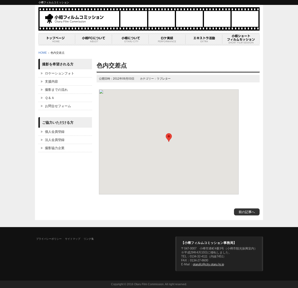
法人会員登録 (54, 140)
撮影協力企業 (54, 148)
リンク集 (89, 238)
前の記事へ (247, 212)
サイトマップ (72, 238)
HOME (42, 52)
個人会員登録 (54, 131)
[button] (169, 137)
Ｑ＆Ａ (49, 98)
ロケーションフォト (59, 73)
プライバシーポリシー (49, 238)
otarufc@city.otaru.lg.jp (208, 264)
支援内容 (51, 81)
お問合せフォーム (58, 106)
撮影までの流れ (56, 89)
